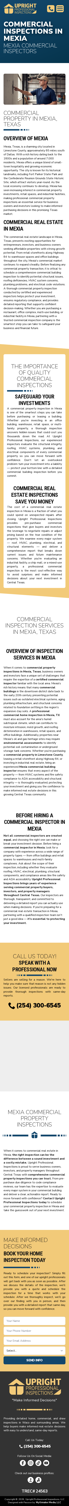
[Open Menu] (60, 8)
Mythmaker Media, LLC (48, 1502)
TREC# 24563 (34, 1491)
